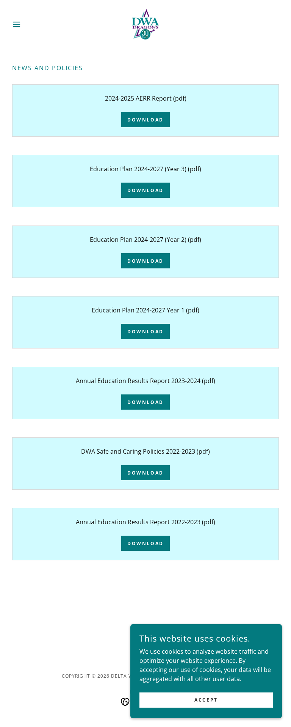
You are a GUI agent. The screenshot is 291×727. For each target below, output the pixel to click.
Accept (205, 700)
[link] (145, 24)
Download (145, 120)
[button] (29, 24)
